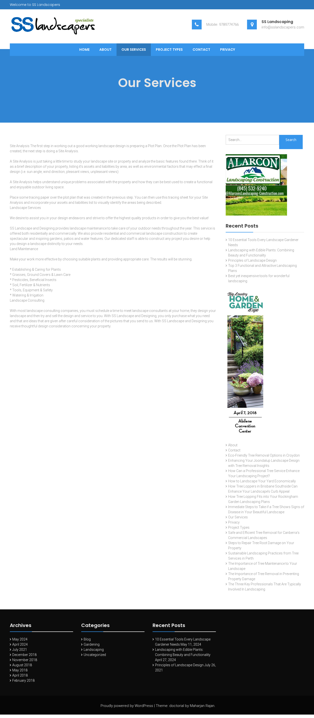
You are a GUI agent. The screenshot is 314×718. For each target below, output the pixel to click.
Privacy (227, 49)
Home (84, 49)
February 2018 (23, 680)
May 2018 (19, 670)
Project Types (169, 49)
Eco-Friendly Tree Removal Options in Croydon (264, 455)
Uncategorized (95, 655)
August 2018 (22, 665)
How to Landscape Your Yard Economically (262, 481)
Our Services (133, 49)
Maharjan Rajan (202, 706)
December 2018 (24, 655)
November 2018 (24, 660)
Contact (201, 49)
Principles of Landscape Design (252, 260)
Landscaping (94, 650)
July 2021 (19, 650)
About (105, 49)
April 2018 (20, 675)
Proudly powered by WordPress (127, 706)
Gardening (92, 644)
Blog (87, 639)
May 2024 (19, 639)
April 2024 (20, 644)
